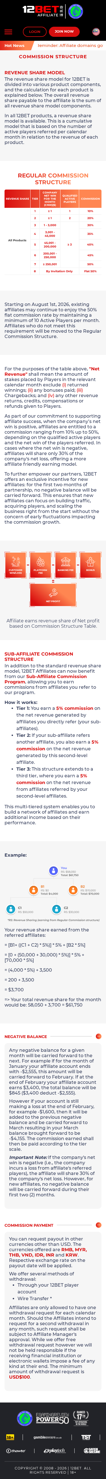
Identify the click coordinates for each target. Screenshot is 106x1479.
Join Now (64, 31)
